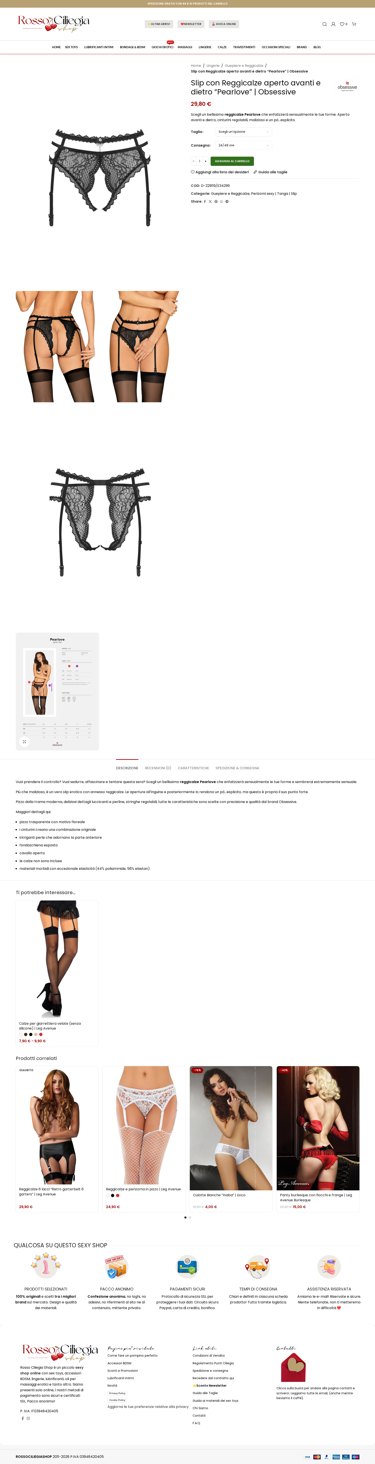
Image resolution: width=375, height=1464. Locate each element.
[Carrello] (354, 24)
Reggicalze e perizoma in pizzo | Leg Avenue (143, 1189)
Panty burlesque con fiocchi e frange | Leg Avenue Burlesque (316, 1197)
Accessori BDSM (119, 1363)
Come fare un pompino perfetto (132, 1355)
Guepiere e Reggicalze (244, 65)
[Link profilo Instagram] (28, 1418)
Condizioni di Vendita (209, 1355)
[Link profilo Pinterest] (216, 202)
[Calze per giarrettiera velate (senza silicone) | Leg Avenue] (57, 959)
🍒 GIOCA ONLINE (224, 24)
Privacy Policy (117, 1393)
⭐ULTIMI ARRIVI (159, 24)
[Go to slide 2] (190, 1217)
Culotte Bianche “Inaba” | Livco (219, 1195)
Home (196, 65)
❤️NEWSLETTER (191, 24)
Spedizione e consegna (210, 1370)
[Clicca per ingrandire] (24, 741)
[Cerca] (324, 24)
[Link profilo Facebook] (205, 202)
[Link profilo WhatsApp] (221, 202)
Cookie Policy (117, 1400)
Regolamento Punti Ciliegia (213, 1363)
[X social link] (210, 202)
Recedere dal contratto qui (213, 1378)
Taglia (196, 131)
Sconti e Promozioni (122, 1370)
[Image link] (60, 1353)
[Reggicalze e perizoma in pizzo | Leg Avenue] (144, 1125)
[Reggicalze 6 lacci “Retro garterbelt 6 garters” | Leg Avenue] (57, 1125)
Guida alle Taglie (205, 1393)
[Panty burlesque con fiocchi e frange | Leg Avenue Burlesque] (318, 1128)
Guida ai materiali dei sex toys (215, 1400)
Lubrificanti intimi (120, 1378)
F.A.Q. (197, 1423)
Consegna (200, 145)
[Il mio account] (333, 24)
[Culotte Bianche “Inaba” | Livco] (231, 1128)
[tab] (127, 766)
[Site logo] (54, 23)
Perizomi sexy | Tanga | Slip (274, 193)
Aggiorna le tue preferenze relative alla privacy (148, 1406)
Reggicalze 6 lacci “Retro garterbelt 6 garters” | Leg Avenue (51, 1191)
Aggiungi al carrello (232, 161)
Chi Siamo (200, 1408)
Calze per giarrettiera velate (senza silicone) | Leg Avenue (50, 1026)
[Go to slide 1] (185, 1217)
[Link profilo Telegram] (227, 202)
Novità (112, 1385)
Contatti (199, 1415)
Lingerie (213, 65)
